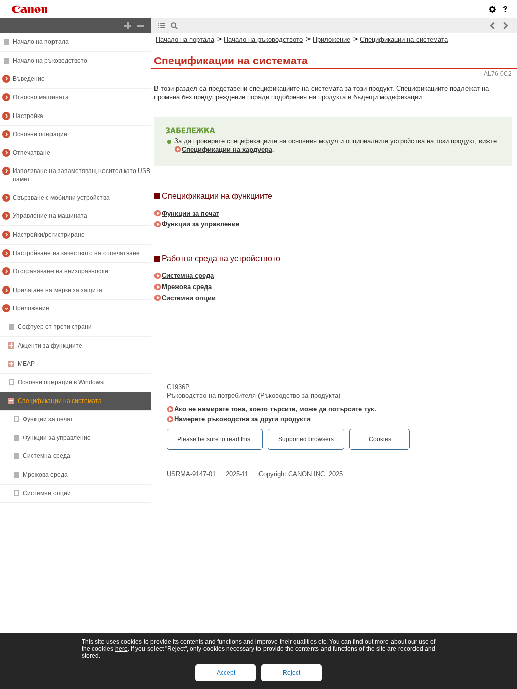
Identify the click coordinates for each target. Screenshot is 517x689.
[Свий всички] (140, 25)
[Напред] (505, 25)
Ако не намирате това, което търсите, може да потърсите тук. (275, 409)
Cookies (380, 439)
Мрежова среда (45, 474)
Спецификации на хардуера (227, 149)
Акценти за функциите (50, 345)
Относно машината (41, 97)
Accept (226, 672)
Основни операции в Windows (61, 382)
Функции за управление (57, 437)
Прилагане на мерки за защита (57, 290)
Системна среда (46, 456)
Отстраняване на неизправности (60, 271)
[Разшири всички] (127, 25)
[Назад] (492, 25)
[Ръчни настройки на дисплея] (492, 9)
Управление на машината (50, 215)
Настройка (28, 116)
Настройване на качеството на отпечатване (76, 253)
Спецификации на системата (60, 401)
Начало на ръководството (50, 60)
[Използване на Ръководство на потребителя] (505, 9)
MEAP (26, 363)
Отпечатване (31, 152)
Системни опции (47, 493)
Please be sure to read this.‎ (214, 439)
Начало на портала (41, 41)
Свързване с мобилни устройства (61, 197)
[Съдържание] (161, 25)
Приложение (31, 308)
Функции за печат (48, 419)
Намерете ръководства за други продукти (242, 419)
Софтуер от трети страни (55, 326)
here (121, 648)
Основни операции (40, 134)
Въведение (29, 78)
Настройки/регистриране (49, 234)
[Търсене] (174, 25)
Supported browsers (306, 439)
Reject (291, 672)
